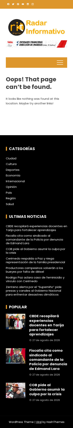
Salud (10, 204)
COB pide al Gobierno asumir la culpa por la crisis (35, 251)
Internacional (15, 181)
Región (11, 198)
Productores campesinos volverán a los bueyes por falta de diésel (34, 270)
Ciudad (11, 158)
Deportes (12, 170)
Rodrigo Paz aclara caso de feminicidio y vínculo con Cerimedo (35, 279)
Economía (13, 175)
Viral (39, 422)
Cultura (11, 164)
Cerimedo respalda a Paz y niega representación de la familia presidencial (35, 260)
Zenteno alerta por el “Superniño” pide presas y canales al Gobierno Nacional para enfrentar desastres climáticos (34, 291)
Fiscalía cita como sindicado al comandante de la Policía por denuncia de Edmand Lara (34, 239)
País (9, 193)
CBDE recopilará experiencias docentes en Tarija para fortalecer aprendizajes (36, 228)
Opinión (11, 187)
